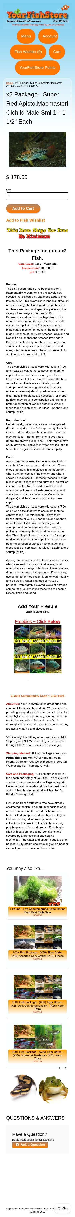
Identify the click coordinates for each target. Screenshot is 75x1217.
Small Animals (23, 1193)
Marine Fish (25, 1173)
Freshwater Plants (51, 1183)
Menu (26, 36)
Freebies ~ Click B (33, 621)
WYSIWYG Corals (25, 1169)
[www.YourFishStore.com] (37, 26)
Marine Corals (48, 1173)
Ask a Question (32, 1145)
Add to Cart (23, 208)
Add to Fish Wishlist (25, 220)
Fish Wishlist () (28, 52)
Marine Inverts (21, 1178)
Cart (56, 52)
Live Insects (48, 1188)
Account (50, 36)
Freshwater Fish (22, 1183)
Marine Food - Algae (49, 1178)
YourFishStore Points (37, 67)
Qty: (8, 189)
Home (9, 83)
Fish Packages (52, 1169)
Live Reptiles (27, 1188)
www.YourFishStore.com (36, 1208)
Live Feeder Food (49, 1193)
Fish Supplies (37, 1198)
